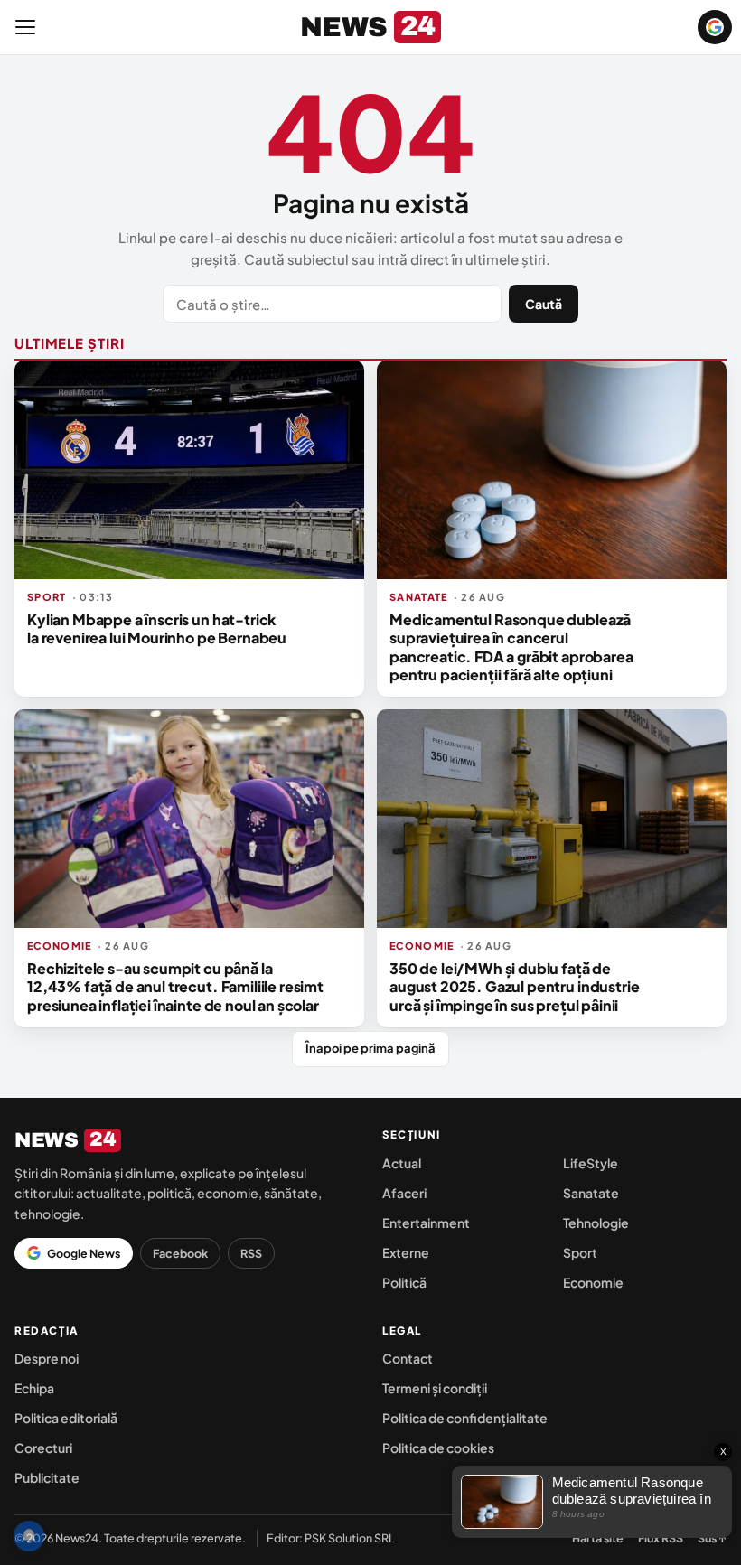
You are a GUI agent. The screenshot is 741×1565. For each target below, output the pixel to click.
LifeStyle (590, 1163)
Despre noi (46, 1358)
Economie (593, 1282)
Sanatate (591, 1193)
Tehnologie (596, 1222)
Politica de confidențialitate (465, 1418)
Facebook (180, 1253)
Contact (407, 1358)
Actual (401, 1163)
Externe (405, 1252)
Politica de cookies (438, 1447)
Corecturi (43, 1447)
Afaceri (404, 1193)
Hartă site (598, 1538)
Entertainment (426, 1222)
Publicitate (47, 1477)
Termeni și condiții (434, 1388)
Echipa (34, 1388)
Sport (580, 1252)
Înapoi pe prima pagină (370, 1048)
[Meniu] (25, 27)
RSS (251, 1253)
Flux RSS (660, 1538)
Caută (543, 303)
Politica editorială (65, 1418)
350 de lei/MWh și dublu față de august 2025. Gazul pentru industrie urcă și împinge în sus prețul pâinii (514, 987)
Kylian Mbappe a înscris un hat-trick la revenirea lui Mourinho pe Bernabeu (156, 628)
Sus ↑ (712, 1538)
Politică (404, 1282)
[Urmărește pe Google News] (715, 27)
